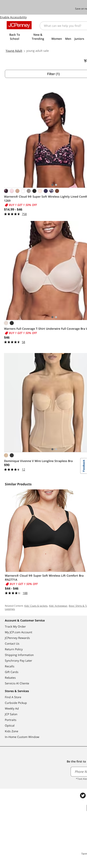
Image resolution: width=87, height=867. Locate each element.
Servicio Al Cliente (17, 683)
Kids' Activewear (58, 605)
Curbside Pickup (16, 703)
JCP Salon (11, 714)
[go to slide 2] (56, 185)
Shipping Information (19, 655)
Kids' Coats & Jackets (36, 605)
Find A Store (13, 697)
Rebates (10, 678)
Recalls (9, 666)
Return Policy (14, 649)
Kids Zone (11, 731)
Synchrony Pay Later (18, 660)
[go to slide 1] (52, 185)
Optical (10, 725)
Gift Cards (11, 672)
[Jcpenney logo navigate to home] (19, 25)
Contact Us (12, 643)
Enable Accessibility (13, 17)
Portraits (10, 720)
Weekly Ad (12, 708)
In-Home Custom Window (22, 737)
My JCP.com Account (18, 632)
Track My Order (15, 626)
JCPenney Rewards (17, 638)
